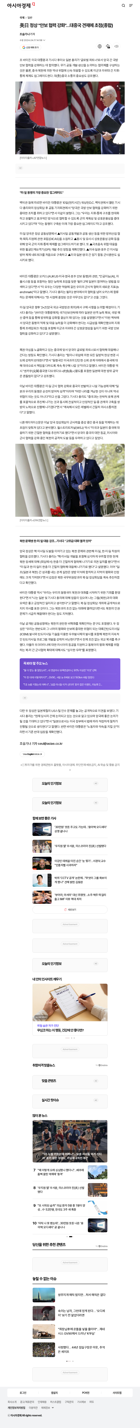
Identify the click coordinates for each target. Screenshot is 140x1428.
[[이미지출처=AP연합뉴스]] (70, 118)
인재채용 (42, 1402)
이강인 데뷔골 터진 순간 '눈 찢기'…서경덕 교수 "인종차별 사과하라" (80, 863)
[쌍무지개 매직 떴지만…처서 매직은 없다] (44, 1301)
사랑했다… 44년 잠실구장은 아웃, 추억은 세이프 (81, 1350)
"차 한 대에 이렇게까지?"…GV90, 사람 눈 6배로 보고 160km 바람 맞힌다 (58, 677)
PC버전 (85, 1392)
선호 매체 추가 (32, 47)
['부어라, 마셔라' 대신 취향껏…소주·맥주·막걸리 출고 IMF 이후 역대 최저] (42, 903)
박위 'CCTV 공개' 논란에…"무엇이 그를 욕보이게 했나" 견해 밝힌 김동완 (81, 880)
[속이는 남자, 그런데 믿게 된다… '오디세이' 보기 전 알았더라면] (44, 1319)
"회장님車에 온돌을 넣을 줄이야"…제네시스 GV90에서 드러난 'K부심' (81, 1331)
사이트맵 (117, 1392)
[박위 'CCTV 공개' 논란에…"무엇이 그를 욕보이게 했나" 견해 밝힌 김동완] (42, 886)
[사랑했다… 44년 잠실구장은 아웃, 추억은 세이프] (44, 1356)
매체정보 (45, 1407)
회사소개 (12, 1402)
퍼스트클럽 (55, 1402)
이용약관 (33, 1407)
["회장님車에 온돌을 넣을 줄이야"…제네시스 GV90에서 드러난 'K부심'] (44, 1338)
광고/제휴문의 (27, 1402)
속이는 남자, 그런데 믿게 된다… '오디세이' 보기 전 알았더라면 (81, 1313)
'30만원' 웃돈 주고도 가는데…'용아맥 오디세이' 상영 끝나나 (81, 829)
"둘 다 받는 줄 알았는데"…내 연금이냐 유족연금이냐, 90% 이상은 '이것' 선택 (59, 670)
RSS (92, 1402)
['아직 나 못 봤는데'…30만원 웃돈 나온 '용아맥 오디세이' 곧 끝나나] (97, 1231)
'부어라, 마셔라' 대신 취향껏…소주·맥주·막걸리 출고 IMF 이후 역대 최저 (80, 897)
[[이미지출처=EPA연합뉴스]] (70, 480)
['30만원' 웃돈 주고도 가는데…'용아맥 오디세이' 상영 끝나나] (42, 835)
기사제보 (81, 1402)
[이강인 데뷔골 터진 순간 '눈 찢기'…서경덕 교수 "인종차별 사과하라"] (42, 869)
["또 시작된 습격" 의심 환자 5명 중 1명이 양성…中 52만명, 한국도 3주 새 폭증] (97, 1213)
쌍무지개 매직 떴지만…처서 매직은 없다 (82, 1295)
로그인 (23, 1392)
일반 (30, 17)
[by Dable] (102, 1246)
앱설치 (54, 1392)
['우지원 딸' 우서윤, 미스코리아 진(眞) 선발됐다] (42, 852)
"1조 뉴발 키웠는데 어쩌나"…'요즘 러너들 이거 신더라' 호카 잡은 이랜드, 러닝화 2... (62, 684)
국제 (22, 17)
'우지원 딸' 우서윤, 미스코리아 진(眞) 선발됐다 (80, 846)
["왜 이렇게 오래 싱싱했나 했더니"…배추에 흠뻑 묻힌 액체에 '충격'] (97, 1178)
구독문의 (69, 1402)
